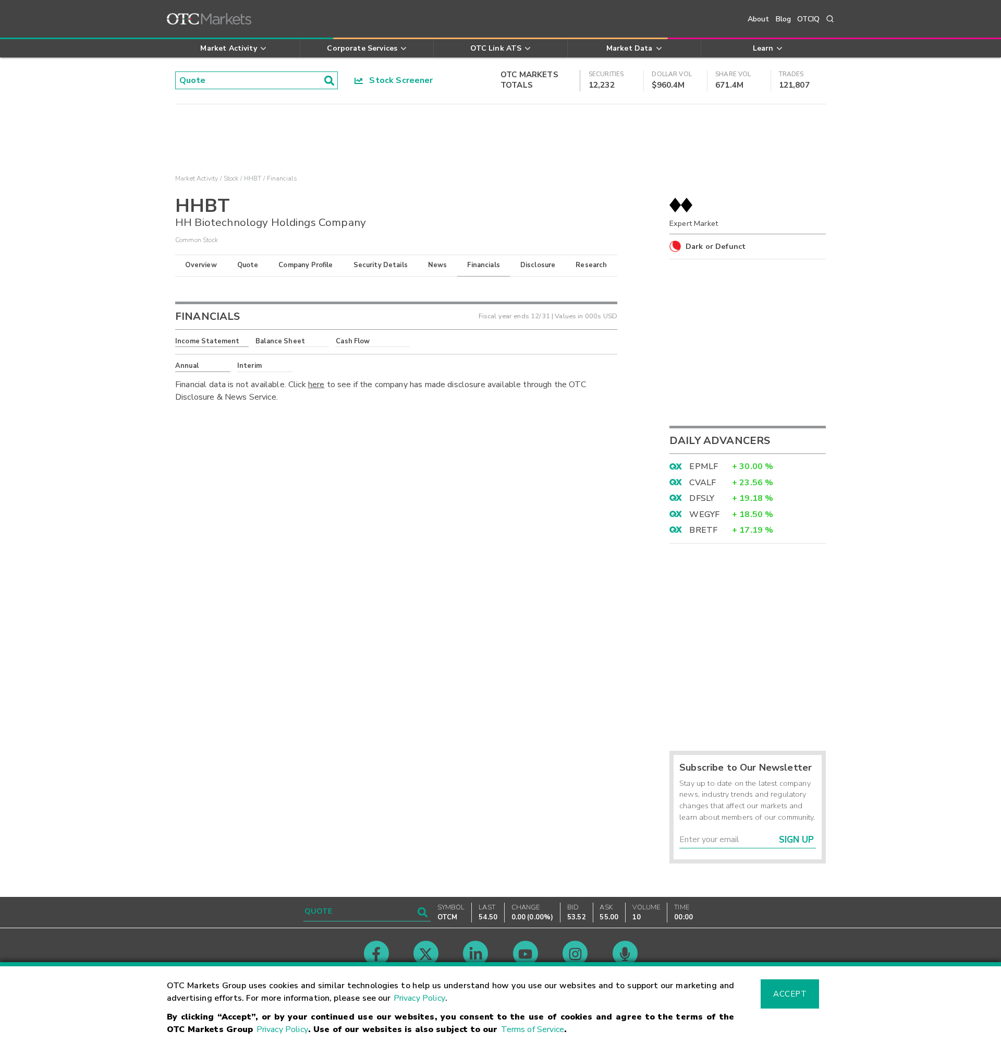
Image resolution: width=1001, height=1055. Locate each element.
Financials (483, 265)
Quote (248, 265)
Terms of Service (532, 1029)
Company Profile (305, 265)
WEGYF (704, 514)
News (437, 265)
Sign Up (796, 840)
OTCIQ (808, 19)
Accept (790, 994)
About (759, 19)
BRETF (703, 530)
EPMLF (703, 466)
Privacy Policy (419, 998)
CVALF (702, 482)
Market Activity (196, 178)
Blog (783, 19)
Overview (200, 265)
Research (591, 265)
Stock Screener (398, 80)
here (316, 384)
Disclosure (538, 265)
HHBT (253, 178)
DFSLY (701, 498)
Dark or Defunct (716, 246)
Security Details (380, 265)
